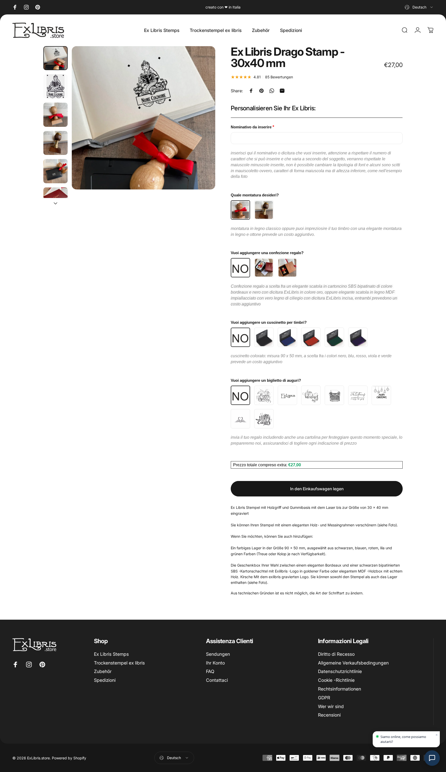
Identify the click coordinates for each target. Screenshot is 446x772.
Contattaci (217, 680)
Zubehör (103, 671)
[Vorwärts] (202, 129)
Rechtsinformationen (339, 689)
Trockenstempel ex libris (119, 663)
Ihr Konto (215, 663)
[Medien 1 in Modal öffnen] (143, 117)
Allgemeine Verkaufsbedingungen (353, 663)
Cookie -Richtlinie (336, 680)
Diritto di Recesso (336, 654)
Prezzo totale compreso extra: (260, 465)
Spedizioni (105, 680)
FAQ (210, 671)
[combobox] (419, 7)
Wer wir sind (331, 706)
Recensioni (329, 715)
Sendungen (218, 654)
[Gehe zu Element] (55, 58)
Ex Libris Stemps (111, 654)
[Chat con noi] (432, 758)
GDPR (324, 697)
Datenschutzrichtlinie (340, 671)
